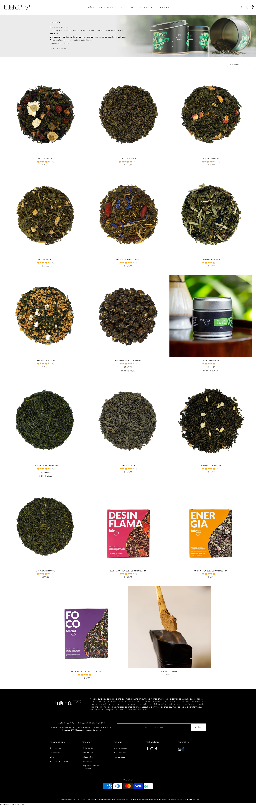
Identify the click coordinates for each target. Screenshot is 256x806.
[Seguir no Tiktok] (156, 748)
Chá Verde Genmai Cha (45, 361)
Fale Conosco (119, 757)
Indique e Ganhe (88, 757)
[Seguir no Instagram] (151, 748)
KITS (120, 7)
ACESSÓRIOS (104, 7)
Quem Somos (55, 748)
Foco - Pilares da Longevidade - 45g (86, 672)
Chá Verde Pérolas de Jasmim (128, 361)
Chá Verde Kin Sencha (45, 571)
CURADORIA (163, 7)
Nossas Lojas (55, 752)
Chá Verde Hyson (128, 466)
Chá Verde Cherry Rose (211, 159)
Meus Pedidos (87, 752)
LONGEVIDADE (145, 7)
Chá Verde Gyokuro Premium (45, 466)
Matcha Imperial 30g (211, 361)
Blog (52, 757)
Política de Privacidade (59, 761)
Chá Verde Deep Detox (210, 260)
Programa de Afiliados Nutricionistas (91, 767)
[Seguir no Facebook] (147, 748)
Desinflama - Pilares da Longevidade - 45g (128, 571)
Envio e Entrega (120, 748)
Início (52, 48)
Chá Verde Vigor (45, 159)
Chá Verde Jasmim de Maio (210, 466)
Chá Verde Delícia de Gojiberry (128, 260)
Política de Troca (120, 752)
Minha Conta (87, 748)
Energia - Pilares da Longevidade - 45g (210, 571)
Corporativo (87, 761)
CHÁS (89, 7)
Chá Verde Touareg (128, 159)
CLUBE (130, 7)
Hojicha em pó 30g (169, 672)
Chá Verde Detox (45, 260)
